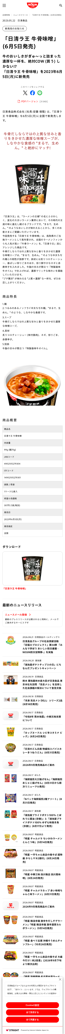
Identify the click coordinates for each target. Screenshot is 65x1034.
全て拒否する (32, 1012)
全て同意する (32, 1019)
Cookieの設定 (32, 1005)
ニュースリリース (20, 15)
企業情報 (6, 15)
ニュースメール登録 (16, 614)
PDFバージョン (34, 101)
